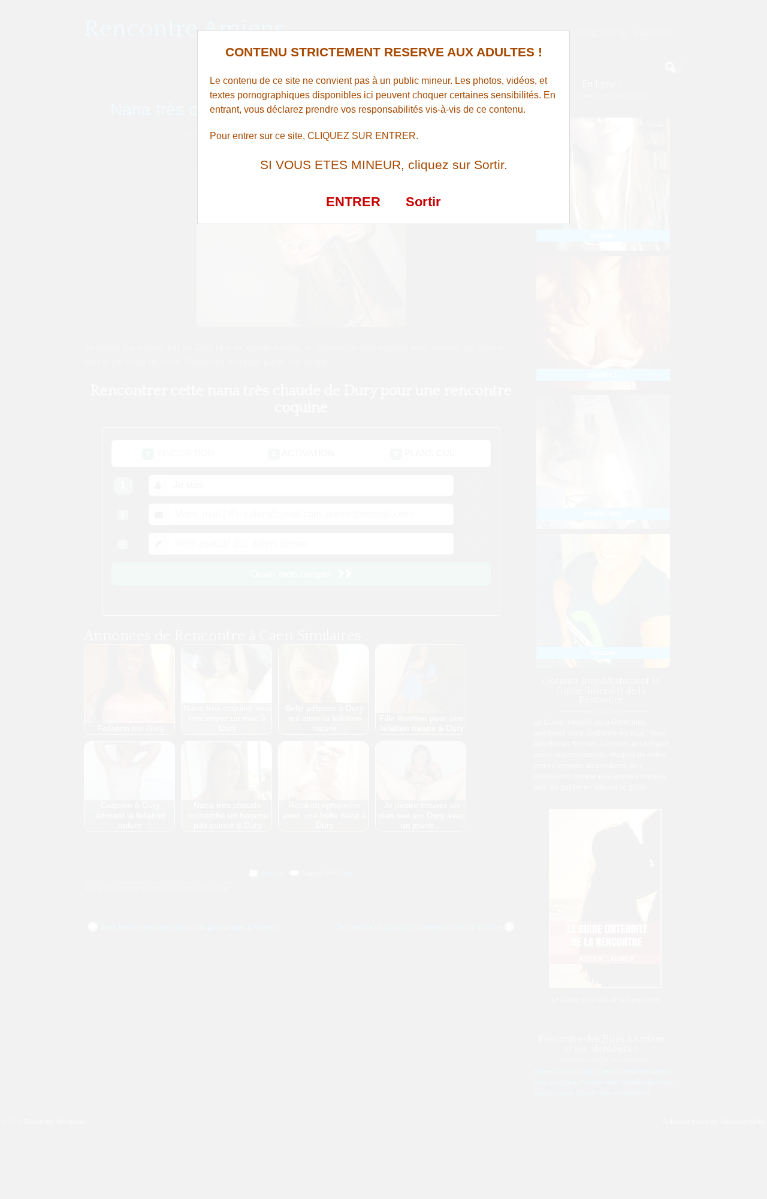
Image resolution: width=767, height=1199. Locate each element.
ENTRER (353, 201)
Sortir (423, 201)
